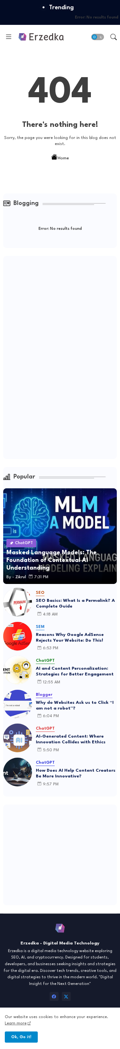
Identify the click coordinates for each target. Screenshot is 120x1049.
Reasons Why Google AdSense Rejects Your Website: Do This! (70, 637)
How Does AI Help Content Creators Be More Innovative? (76, 773)
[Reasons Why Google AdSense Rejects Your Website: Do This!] (17, 636)
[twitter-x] (66, 996)
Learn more (16, 1023)
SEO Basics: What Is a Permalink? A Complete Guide (75, 603)
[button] (97, 37)
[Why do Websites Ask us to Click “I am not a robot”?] (17, 704)
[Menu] (8, 37)
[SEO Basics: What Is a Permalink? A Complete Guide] (17, 602)
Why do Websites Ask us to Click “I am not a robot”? (75, 705)
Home (63, 158)
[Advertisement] (51, 356)
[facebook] (54, 996)
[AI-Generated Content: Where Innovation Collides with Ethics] (17, 738)
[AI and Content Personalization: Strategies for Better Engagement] (17, 670)
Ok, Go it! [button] (21, 1037)
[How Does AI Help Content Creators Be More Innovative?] (17, 772)
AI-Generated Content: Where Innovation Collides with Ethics (71, 739)
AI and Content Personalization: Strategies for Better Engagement (75, 671)
